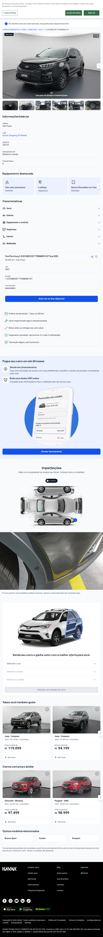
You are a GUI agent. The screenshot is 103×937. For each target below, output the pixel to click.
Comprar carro (33, 867)
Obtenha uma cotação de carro (51, 690)
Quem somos (62, 873)
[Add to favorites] (47, 709)
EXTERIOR (52, 480)
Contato (60, 890)
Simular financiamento (51, 451)
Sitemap (28, 923)
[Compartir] (92, 256)
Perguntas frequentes (36, 890)
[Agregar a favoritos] (96, 256)
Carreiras (60, 885)
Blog (58, 867)
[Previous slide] (3, 65)
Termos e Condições (76, 920)
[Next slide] (99, 65)
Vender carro (33, 873)
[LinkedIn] (23, 901)
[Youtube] (17, 901)
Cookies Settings (10, 13)
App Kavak (32, 879)
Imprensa (84, 867)
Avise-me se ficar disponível (51, 299)
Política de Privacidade (57, 920)
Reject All (91, 13)
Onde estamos (33, 885)
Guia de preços (62, 879)
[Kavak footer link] (10, 879)
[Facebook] (5, 901)
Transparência (16, 923)
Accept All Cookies (74, 13)
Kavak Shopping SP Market (15, 135)
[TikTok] (29, 901)
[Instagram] (11, 901)
